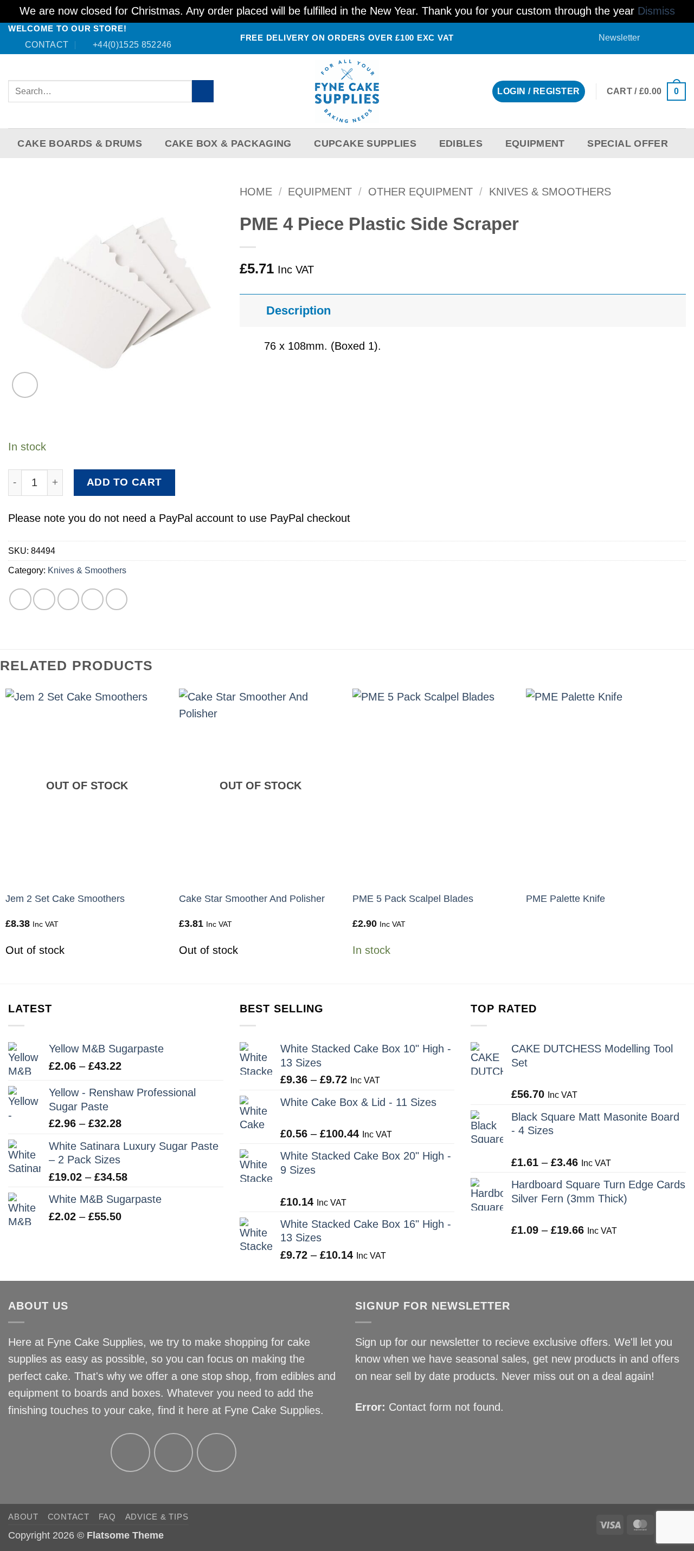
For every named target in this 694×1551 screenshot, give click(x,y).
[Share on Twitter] (44, 599)
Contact (68, 1516)
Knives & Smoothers (550, 192)
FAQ (107, 1516)
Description (298, 310)
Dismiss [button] (656, 11)
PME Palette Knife (565, 898)
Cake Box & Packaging (228, 143)
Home (256, 192)
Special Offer (627, 143)
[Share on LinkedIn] (117, 599)
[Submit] (203, 91)
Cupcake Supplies (365, 143)
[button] (614, 37)
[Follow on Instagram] (174, 1453)
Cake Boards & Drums (79, 143)
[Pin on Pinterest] (92, 599)
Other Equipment (420, 192)
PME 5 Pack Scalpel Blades (412, 898)
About (23, 1516)
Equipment (535, 143)
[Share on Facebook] (20, 599)
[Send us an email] (667, 38)
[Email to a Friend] (68, 599)
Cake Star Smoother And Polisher (252, 898)
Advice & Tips (157, 1516)
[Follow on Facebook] (654, 38)
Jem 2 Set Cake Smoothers (65, 898)
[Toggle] (253, 310)
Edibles (461, 143)
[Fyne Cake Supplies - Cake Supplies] (347, 91)
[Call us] (680, 38)
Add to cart (124, 482)
